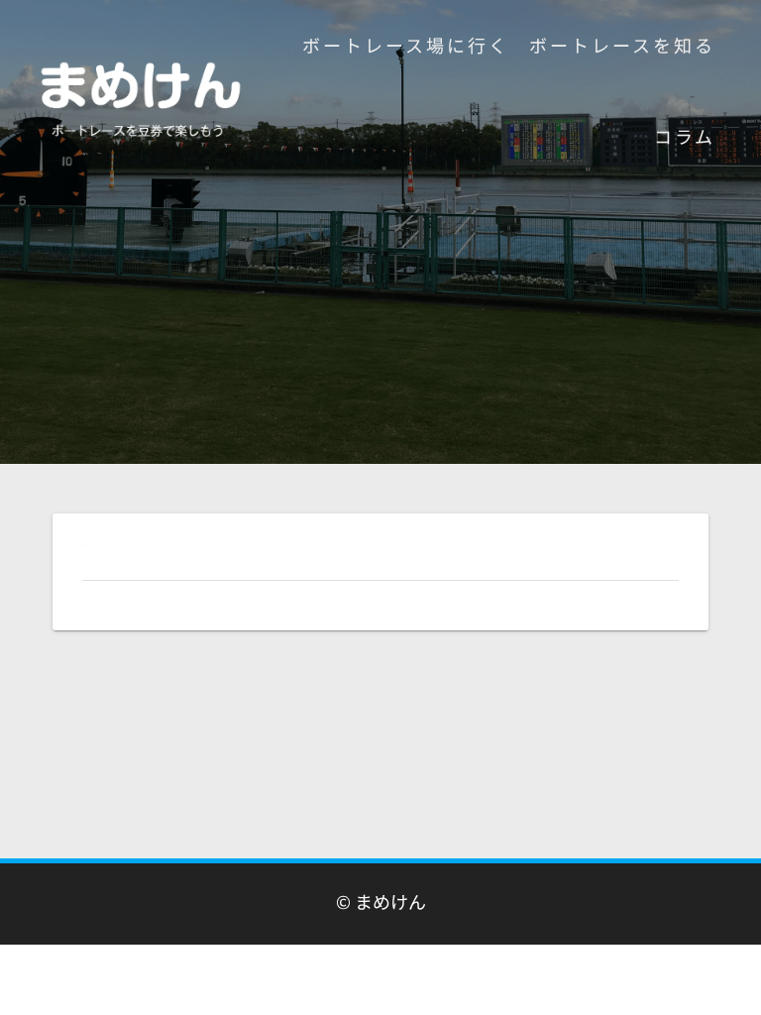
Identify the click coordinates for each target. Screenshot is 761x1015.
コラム (684, 136)
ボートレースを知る (622, 44)
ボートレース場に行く (405, 44)
